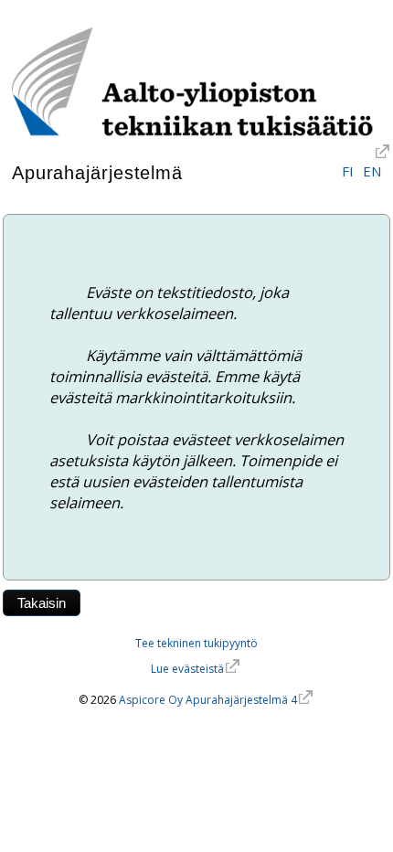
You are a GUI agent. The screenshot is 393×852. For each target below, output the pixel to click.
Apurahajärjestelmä (97, 173)
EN (372, 171)
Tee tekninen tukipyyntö (196, 643)
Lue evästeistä (187, 668)
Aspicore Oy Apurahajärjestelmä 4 (208, 700)
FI (348, 171)
